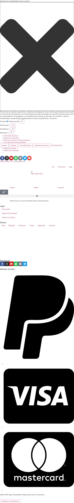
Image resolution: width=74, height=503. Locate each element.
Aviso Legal (6, 209)
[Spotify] (16, 158)
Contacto (61, 187)
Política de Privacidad (11, 150)
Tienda (12, 187)
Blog (70, 167)
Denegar (13, 145)
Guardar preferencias (41, 145)
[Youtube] (11, 158)
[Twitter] (25, 158)
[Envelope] (29, 158)
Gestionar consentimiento (10, 501)
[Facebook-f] (2, 158)
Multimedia (41, 225)
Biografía (11, 225)
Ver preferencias (25, 145)
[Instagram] (7, 158)
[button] (37, 56)
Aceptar (4, 145)
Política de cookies (10, 148)
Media (36, 187)
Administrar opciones (11, 136)
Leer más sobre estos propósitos (15, 142)
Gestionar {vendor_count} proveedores (17, 140)
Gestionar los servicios (11, 138)
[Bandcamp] (20, 158)
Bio (53, 167)
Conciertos (62, 167)
